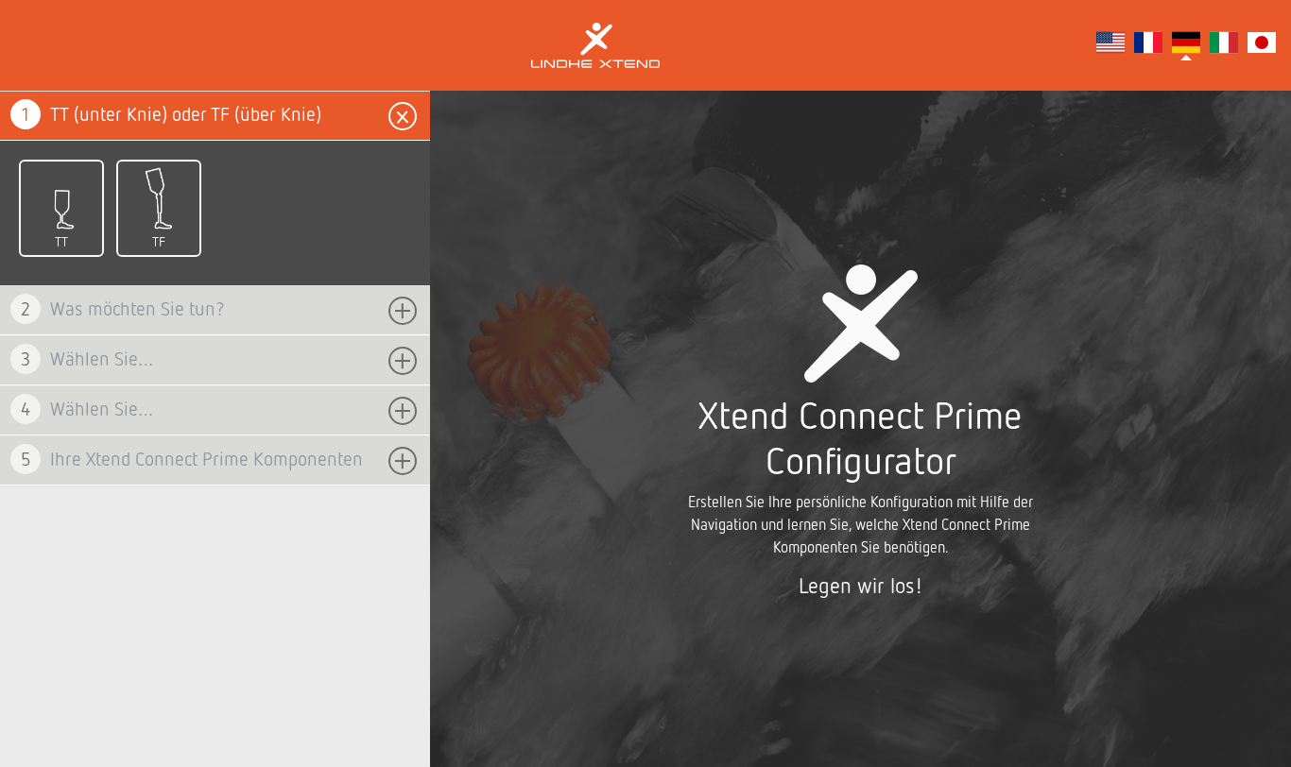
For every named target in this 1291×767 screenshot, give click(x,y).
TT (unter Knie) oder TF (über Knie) (171, 114)
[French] (1148, 45)
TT (61, 241)
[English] (1110, 45)
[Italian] (1224, 45)
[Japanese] (1262, 45)
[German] (1186, 45)
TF (158, 241)
